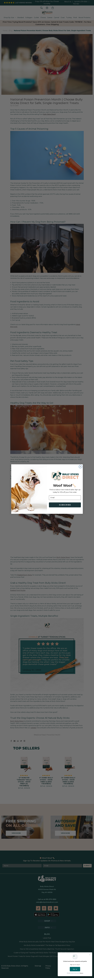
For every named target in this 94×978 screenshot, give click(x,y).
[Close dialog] (80, 466)
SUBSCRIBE (65, 505)
